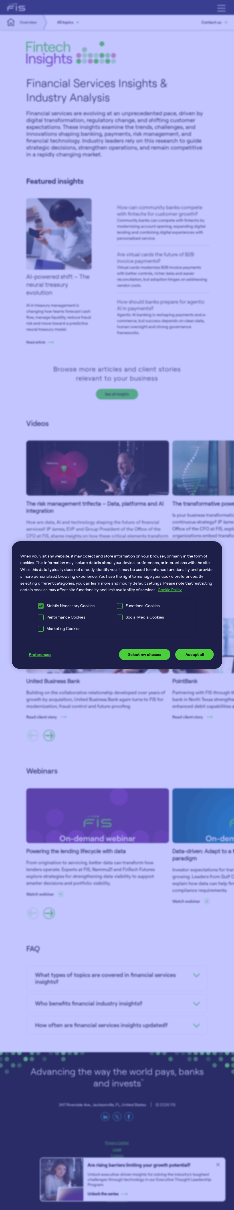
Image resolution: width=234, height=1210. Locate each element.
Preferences (40, 654)
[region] (117, 605)
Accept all (194, 654)
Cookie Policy (170, 589)
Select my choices (144, 654)
